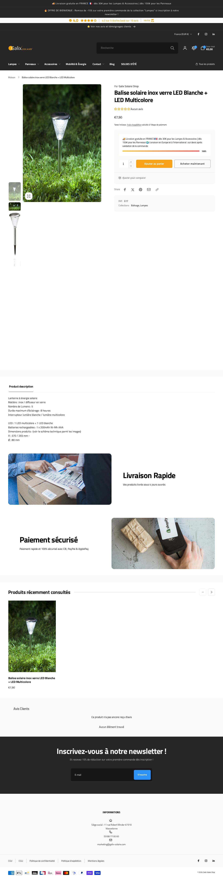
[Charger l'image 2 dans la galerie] (15, 206)
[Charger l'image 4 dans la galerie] (15, 262)
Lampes (144, 205)
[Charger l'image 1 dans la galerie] (15, 191)
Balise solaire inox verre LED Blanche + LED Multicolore (31, 680)
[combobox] (137, 48)
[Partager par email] (149, 189)
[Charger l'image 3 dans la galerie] (15, 234)
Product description (21, 386)
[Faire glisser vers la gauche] (202, 592)
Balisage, (135, 205)
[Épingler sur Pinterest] (140, 189)
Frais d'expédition (134, 124)
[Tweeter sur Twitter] (132, 189)
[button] (208, 48)
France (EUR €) (181, 34)
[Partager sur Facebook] (125, 189)
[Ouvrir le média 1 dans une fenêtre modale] (62, 143)
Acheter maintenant (192, 164)
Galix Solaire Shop (126, 86)
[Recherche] (172, 48)
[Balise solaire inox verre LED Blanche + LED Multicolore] (32, 666)
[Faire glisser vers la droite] (211, 592)
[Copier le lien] (157, 189)
